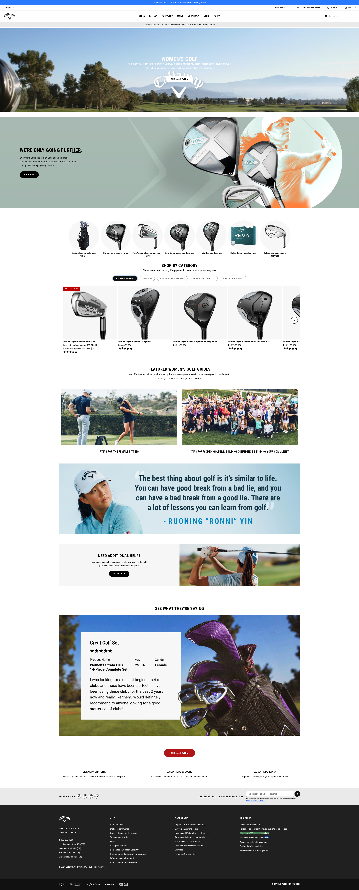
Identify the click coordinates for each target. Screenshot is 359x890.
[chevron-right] (297, 794)
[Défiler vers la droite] (294, 320)
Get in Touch (119, 574)
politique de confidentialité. (255, 801)
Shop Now (29, 175)
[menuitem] (281, 8)
